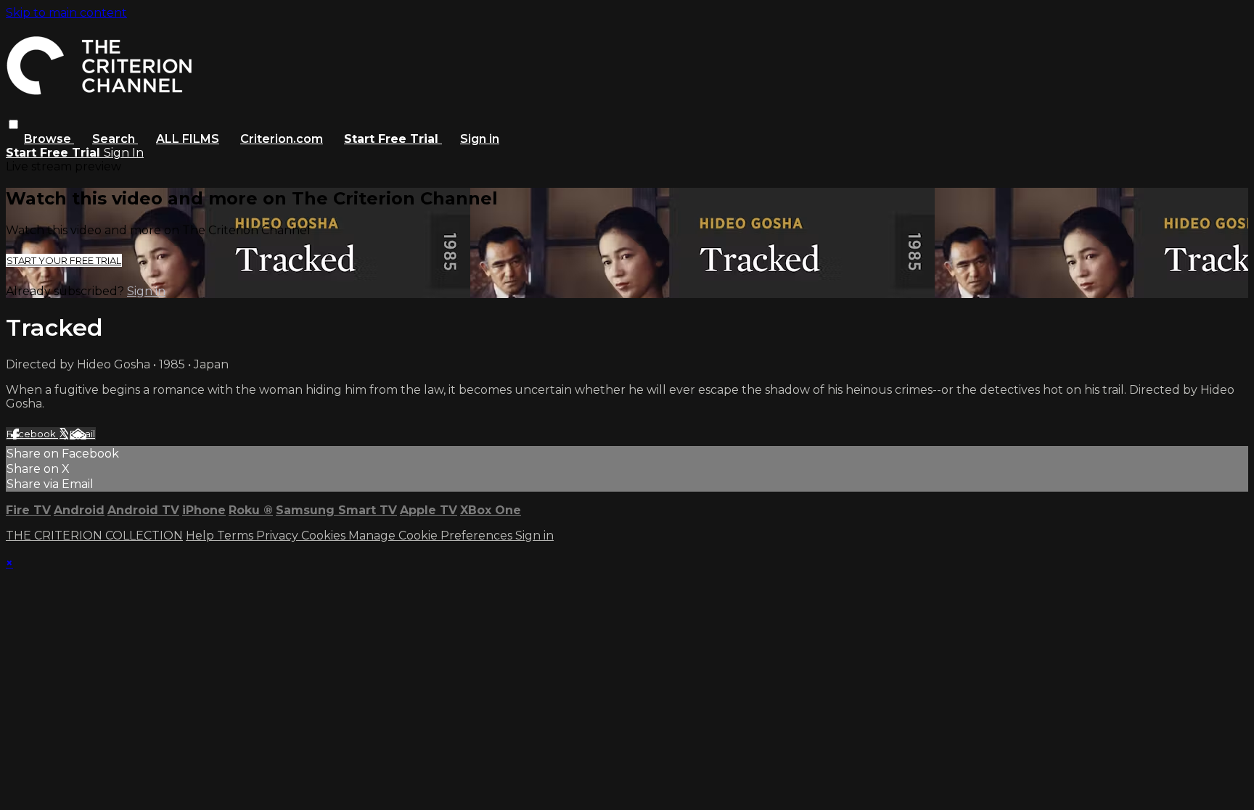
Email (82, 433)
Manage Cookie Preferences (431, 535)
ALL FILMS (187, 139)
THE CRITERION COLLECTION (94, 535)
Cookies (324, 535)
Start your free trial (64, 260)
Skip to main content (66, 13)
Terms (236, 535)
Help (201, 535)
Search (115, 139)
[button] (13, 124)
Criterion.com (281, 139)
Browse (49, 139)
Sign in (479, 139)
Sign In (124, 153)
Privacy (278, 535)
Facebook (32, 433)
